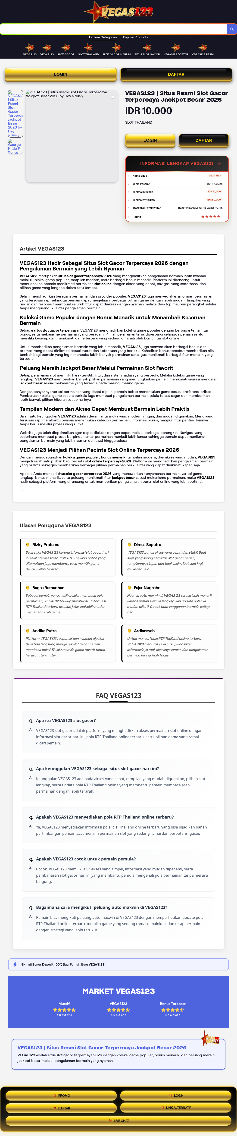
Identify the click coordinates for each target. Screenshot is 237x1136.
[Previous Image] (29, 137)
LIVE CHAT (121, 1121)
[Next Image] (114, 137)
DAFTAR (176, 74)
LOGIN (61, 74)
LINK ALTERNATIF (178, 1107)
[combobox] (113, 29)
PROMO (64, 1094)
